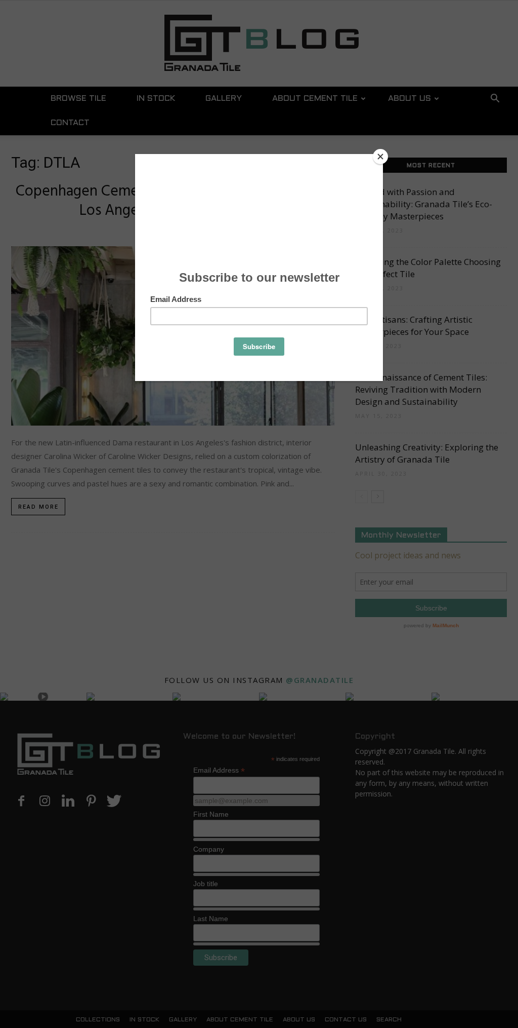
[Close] (380, 156)
